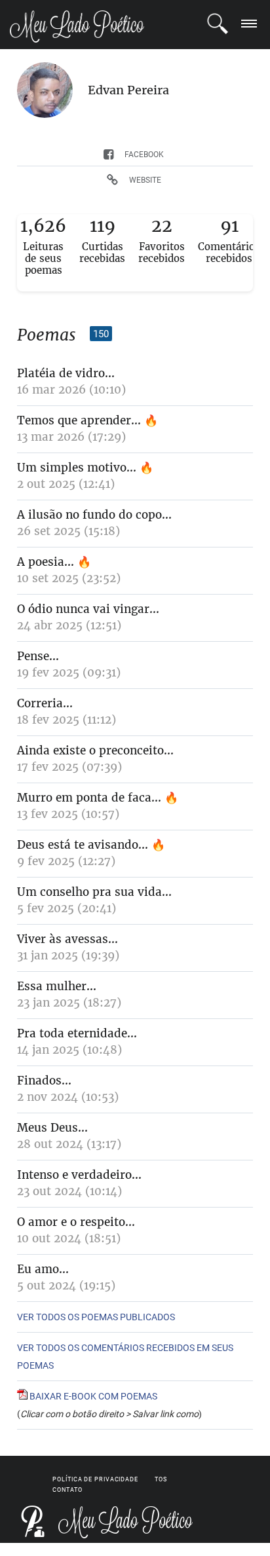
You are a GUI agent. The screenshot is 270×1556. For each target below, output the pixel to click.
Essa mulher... (56, 986)
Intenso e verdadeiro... (79, 1175)
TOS (161, 1479)
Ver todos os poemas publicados (96, 1317)
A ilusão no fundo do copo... (94, 515)
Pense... (38, 656)
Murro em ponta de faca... (89, 797)
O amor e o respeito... (76, 1222)
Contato (67, 1490)
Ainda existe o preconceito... (95, 750)
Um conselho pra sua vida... (94, 892)
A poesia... (45, 562)
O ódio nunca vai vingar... (88, 609)
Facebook (144, 154)
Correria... (45, 703)
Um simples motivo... (76, 467)
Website (145, 180)
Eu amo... (43, 1269)
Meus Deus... (52, 1128)
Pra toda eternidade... (77, 1033)
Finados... (44, 1080)
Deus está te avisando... (82, 845)
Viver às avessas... (67, 939)
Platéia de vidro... (66, 373)
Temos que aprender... (79, 420)
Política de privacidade (95, 1479)
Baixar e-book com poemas (92, 1396)
